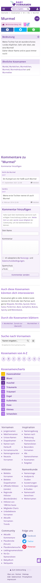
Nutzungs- (24, 258)
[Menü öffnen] (3, 8)
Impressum (11, 579)
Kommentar (7, 238)
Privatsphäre (27, 577)
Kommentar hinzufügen (11, 166)
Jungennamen (10, 431)
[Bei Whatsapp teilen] (33, 30)
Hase (8, 405)
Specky (4, 310)
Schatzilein (11, 413)
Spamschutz (7, 265)
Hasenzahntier (13, 374)
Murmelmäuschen (18, 69)
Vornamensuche (11, 450)
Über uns (10, 574)
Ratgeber (28, 463)
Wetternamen (30, 498)
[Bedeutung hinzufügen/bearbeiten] (38, 37)
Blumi (9, 378)
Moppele (10, 304)
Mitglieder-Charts (11, 508)
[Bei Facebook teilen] (7, 30)
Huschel (10, 382)
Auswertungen (30, 483)
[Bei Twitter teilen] (20, 30)
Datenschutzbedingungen (13, 261)
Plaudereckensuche (12, 547)
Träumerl (10, 391)
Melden (36, 183)
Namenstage (29, 473)
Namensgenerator (11, 453)
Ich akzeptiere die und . (17, 259)
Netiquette (8, 563)
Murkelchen (14, 66)
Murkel (5, 66)
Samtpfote (26, 307)
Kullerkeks (11, 400)
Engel (9, 396)
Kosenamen (29, 459)
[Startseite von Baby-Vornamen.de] (20, 5)
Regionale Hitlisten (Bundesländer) (10, 495)
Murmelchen (25, 66)
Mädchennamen (11, 434)
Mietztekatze (16, 310)
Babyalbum (8, 560)
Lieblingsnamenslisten (13, 550)
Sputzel (26, 304)
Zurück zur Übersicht (18, 324)
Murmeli (6, 69)
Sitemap (25, 574)
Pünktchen (11, 307)
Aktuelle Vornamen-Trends (8, 521)
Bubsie (35, 307)
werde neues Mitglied (21, 220)
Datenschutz (16, 577)
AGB (8, 577)
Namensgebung (31, 431)
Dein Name (7, 230)
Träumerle (11, 387)
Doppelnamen (10, 440)
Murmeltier (7, 72)
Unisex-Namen (10, 437)
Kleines (10, 409)
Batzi (19, 307)
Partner (18, 574)
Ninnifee (18, 304)
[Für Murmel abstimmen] (3, 24)
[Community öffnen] (39, 8)
